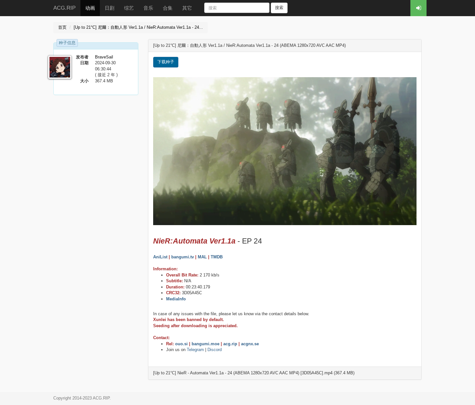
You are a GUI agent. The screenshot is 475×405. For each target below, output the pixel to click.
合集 (168, 8)
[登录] (418, 8)
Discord (214, 349)
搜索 (279, 7)
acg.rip (230, 343)
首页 (62, 27)
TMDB (217, 256)
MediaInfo (176, 298)
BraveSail (104, 57)
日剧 (109, 8)
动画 (90, 8)
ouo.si (181, 343)
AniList (160, 256)
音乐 (148, 8)
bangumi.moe (205, 343)
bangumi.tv (182, 256)
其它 (187, 8)
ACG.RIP (64, 8)
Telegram (195, 349)
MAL (202, 256)
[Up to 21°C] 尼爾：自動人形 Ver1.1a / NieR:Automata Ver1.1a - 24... (138, 27)
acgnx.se (250, 343)
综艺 (129, 8)
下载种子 (165, 61)
